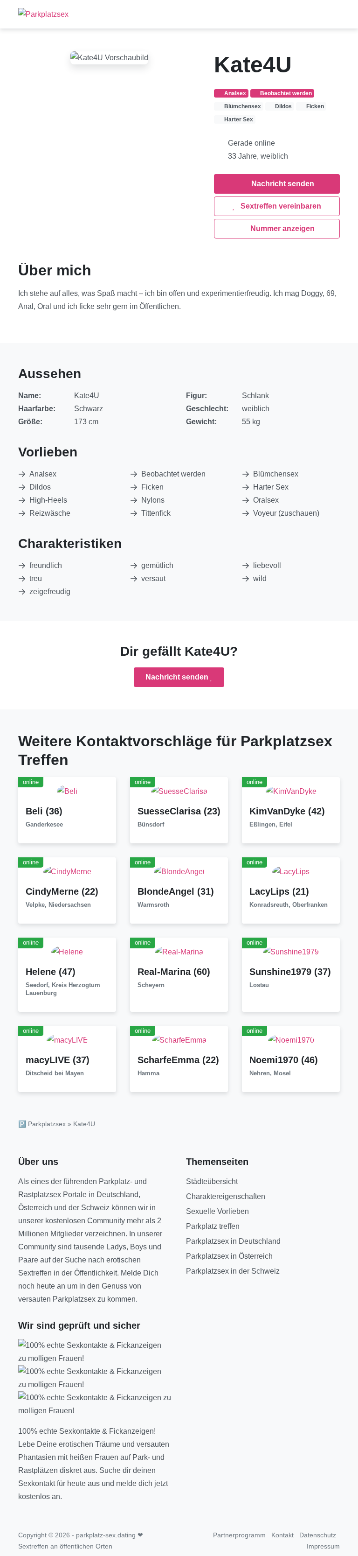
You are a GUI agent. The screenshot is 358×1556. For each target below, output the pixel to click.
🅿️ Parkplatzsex (42, 1124)
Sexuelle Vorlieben (217, 1211)
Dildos (40, 487)
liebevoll (267, 565)
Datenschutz (317, 1535)
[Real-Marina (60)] (179, 951)
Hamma (148, 1073)
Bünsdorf (151, 824)
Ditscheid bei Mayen (55, 1073)
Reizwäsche (49, 513)
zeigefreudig (49, 592)
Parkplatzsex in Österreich (229, 1256)
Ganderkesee (44, 824)
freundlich (45, 565)
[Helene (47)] (67, 951)
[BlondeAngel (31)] (179, 871)
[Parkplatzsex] (43, 14)
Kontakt (282, 1535)
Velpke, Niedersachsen (58, 904)
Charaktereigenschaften (225, 1196)
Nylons (153, 500)
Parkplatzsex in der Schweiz (233, 1271)
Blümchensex (275, 474)
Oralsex (266, 500)
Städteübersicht (212, 1181)
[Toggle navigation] (329, 14)
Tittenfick (156, 513)
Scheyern (151, 984)
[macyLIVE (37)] (67, 1040)
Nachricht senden (281, 184)
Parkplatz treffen (213, 1226)
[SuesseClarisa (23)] (179, 791)
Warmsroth (153, 904)
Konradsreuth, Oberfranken (288, 904)
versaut (153, 578)
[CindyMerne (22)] (67, 871)
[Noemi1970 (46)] (291, 1040)
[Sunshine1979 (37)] (291, 951)
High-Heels (48, 500)
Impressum (323, 1546)
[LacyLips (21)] (291, 871)
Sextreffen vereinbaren (280, 206)
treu (35, 578)
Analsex (42, 474)
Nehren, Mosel (270, 1073)
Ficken (152, 487)
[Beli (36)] (67, 791)
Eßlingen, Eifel (270, 824)
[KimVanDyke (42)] (291, 791)
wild (260, 578)
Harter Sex (271, 487)
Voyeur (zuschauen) (286, 513)
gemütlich (157, 565)
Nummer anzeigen (281, 228)
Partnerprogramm (239, 1535)
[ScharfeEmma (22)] (179, 1040)
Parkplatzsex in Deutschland (233, 1241)
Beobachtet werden (173, 474)
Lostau (259, 984)
